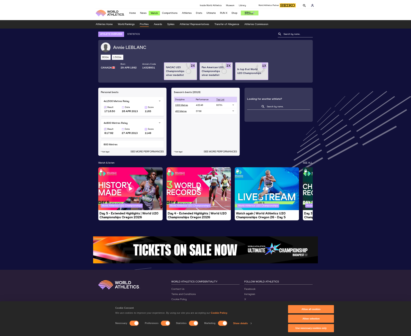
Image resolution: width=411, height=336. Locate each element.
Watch (154, 13)
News (143, 12)
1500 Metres (181, 105)
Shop (234, 12)
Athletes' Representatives (194, 24)
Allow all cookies (311, 309)
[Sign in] (312, 5)
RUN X (223, 12)
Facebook (249, 288)
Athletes (187, 12)
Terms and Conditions (183, 294)
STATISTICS (133, 34)
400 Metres (181, 111)
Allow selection (311, 318)
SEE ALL (308, 162)
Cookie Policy (219, 312)
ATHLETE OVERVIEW (111, 34)
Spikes (171, 24)
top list (220, 99)
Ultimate (211, 12)
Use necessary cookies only (311, 328)
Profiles (144, 24)
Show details (240, 323)
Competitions (170, 12)
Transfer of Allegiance (226, 24)
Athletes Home (104, 24)
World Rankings (126, 24)
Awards (158, 24)
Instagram (249, 294)
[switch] (165, 323)
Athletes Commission (256, 24)
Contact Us (177, 288)
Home (132, 12)
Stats (199, 12)
